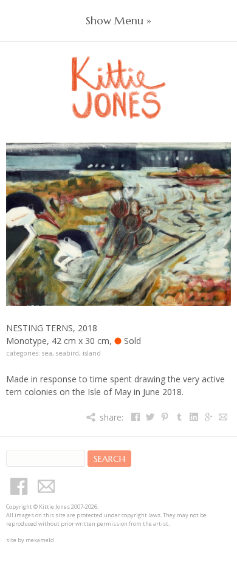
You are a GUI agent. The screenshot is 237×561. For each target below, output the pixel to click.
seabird (67, 353)
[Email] (222, 417)
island (92, 353)
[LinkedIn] (193, 417)
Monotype (26, 340)
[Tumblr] (179, 417)
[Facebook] (135, 417)
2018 (87, 328)
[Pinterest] (164, 417)
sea (47, 353)
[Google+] (208, 417)
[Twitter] (149, 417)
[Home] (118, 74)
